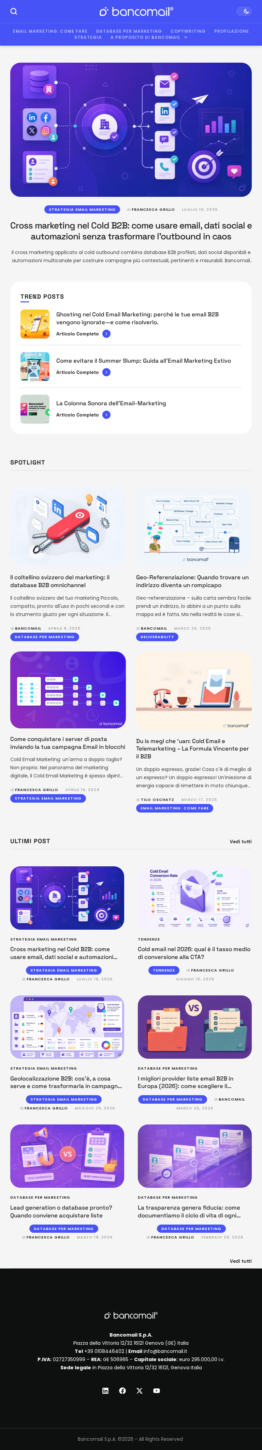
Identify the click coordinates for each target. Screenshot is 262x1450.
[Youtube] (156, 1390)
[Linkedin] (105, 1390)
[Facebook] (122, 1390)
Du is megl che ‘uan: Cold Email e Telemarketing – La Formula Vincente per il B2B (192, 748)
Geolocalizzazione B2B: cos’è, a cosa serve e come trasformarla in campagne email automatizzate (65, 1086)
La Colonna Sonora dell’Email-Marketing (111, 403)
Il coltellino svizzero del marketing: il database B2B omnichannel (60, 581)
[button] (244, 1422)
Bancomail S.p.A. (97, 1439)
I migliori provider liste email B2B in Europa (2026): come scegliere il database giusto (185, 1086)
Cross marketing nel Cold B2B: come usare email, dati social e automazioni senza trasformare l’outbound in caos (131, 231)
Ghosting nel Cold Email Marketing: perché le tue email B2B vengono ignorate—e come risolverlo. (137, 318)
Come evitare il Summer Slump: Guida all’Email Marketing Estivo (143, 360)
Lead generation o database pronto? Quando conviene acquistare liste (61, 1211)
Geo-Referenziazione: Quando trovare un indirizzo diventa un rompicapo (192, 581)
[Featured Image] (131, 130)
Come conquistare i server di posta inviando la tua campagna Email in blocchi (67, 743)
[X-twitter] (139, 1390)
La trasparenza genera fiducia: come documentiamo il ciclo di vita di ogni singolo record (189, 1215)
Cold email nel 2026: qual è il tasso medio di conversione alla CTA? (194, 953)
